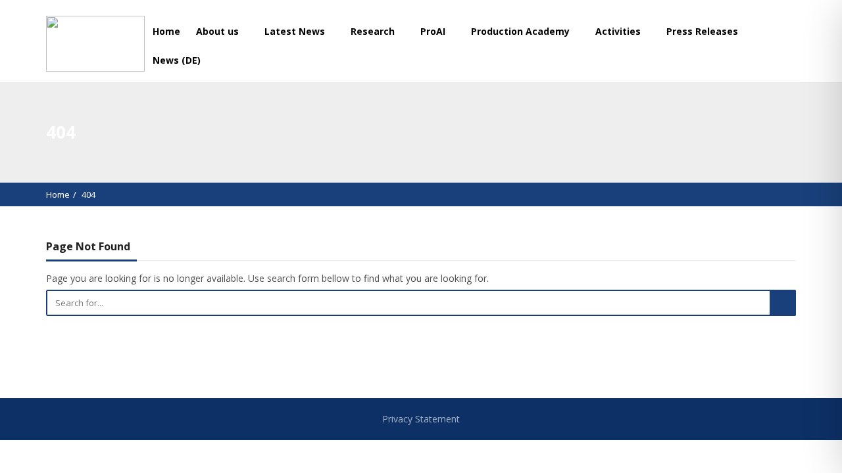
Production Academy (521, 31)
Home (166, 31)
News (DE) (177, 60)
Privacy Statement (421, 419)
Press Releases (702, 31)
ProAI (434, 31)
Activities (619, 31)
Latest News (296, 31)
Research (374, 31)
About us (218, 31)
